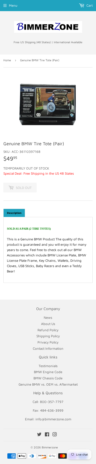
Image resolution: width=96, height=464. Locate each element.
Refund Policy (48, 330)
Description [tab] (14, 213)
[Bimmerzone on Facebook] (47, 435)
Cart (89, 5)
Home (7, 60)
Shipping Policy (48, 336)
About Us (48, 324)
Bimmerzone (50, 447)
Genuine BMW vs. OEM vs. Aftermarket (48, 384)
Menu (13, 5)
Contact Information (48, 348)
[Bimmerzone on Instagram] (54, 435)
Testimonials (48, 366)
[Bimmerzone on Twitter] (39, 435)
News (48, 317)
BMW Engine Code (48, 372)
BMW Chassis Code (48, 378)
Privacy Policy (48, 342)
